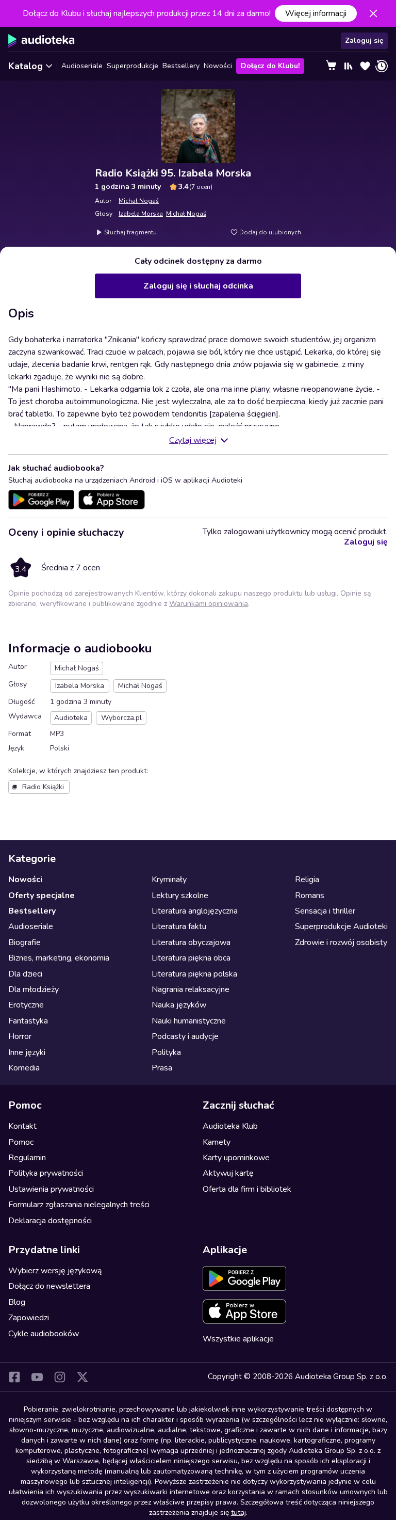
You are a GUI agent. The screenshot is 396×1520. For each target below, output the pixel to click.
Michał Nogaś (139, 201)
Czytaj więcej (193, 440)
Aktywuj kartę (228, 1173)
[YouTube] (37, 1377)
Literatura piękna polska (194, 974)
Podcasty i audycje (185, 1036)
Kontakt (22, 1126)
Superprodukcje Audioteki (341, 926)
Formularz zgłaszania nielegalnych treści (79, 1204)
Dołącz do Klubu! (270, 66)
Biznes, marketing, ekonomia (58, 958)
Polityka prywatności (45, 1173)
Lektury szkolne (180, 895)
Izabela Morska (141, 214)
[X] (82, 1377)
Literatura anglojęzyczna (195, 911)
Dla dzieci (25, 974)
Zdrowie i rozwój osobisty (341, 942)
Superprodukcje (132, 66)
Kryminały (169, 879)
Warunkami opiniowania (208, 604)
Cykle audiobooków (43, 1333)
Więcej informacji (315, 13)
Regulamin (27, 1157)
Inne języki (26, 1052)
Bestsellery (181, 66)
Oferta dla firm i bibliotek (247, 1189)
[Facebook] (14, 1377)
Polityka (166, 1052)
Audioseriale (82, 66)
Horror (19, 1036)
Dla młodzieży (33, 989)
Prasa (162, 1068)
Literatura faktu (179, 926)
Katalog (25, 66)
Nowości (218, 66)
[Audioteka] (41, 41)
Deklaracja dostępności (50, 1220)
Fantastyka (28, 1021)
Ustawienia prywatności (51, 1189)
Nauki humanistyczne (189, 1021)
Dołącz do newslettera (49, 1286)
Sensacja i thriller (325, 911)
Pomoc (21, 1142)
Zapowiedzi (28, 1317)
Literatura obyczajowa (191, 942)
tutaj (238, 1512)
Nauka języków (179, 1005)
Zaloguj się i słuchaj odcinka (198, 286)
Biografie (24, 942)
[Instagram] (60, 1377)
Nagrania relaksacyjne (190, 989)
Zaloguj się (364, 40)
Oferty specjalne (41, 895)
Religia (307, 879)
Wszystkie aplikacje (238, 1339)
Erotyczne (26, 1005)
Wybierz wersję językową (55, 1270)
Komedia (24, 1068)
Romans (309, 895)
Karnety (216, 1142)
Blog (16, 1302)
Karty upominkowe (236, 1157)
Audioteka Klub (230, 1126)
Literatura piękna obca (191, 958)
